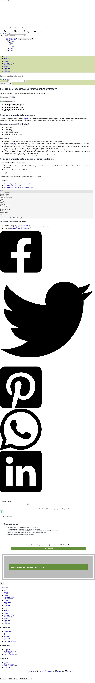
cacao (43, 150)
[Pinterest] (46, 388)
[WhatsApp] (46, 430)
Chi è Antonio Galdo (10, 651)
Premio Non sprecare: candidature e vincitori (27, 567)
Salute (11, 48)
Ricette (6, 66)
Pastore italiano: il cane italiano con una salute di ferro (23, 527)
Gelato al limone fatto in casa (12, 185)
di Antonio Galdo (7, 501)
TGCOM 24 (28, 28)
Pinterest (26, 228)
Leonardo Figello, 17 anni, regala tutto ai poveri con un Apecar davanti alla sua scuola (32, 531)
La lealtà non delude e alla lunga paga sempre (50, 509)
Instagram (19, 228)
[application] (17, 39)
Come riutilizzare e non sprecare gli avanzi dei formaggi (23, 529)
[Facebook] (46, 252)
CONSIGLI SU (11, 39)
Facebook (13, 228)
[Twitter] (46, 320)
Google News (17, 227)
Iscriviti (48, 548)
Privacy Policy (8, 667)
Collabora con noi (9, 664)
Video (5, 640)
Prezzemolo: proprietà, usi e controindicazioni (20, 534)
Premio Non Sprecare (10, 641)
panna (15, 143)
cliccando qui (25, 225)
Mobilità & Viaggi (9, 63)
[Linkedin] (46, 472)
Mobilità (6, 636)
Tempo (12, 50)
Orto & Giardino (8, 65)
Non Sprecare (4, 587)
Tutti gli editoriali (7, 516)
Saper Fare (7, 71)
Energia (12, 47)
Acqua (12, 41)
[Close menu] (2, 583)
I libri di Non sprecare (10, 654)
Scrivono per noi (8, 653)
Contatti (6, 662)
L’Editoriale (7, 631)
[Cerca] (25, 35)
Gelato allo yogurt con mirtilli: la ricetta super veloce (19, 187)
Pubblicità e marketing (10, 665)
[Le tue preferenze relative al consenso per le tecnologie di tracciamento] (2, 512)
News (5, 56)
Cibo (11, 43)
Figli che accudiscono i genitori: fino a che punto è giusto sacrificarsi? (27, 532)
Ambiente (6, 58)
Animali (6, 60)
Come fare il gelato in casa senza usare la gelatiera (18, 184)
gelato (26, 118)
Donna (6, 61)
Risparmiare (7, 68)
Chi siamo (7, 649)
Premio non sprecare (9, 553)
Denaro (12, 45)
